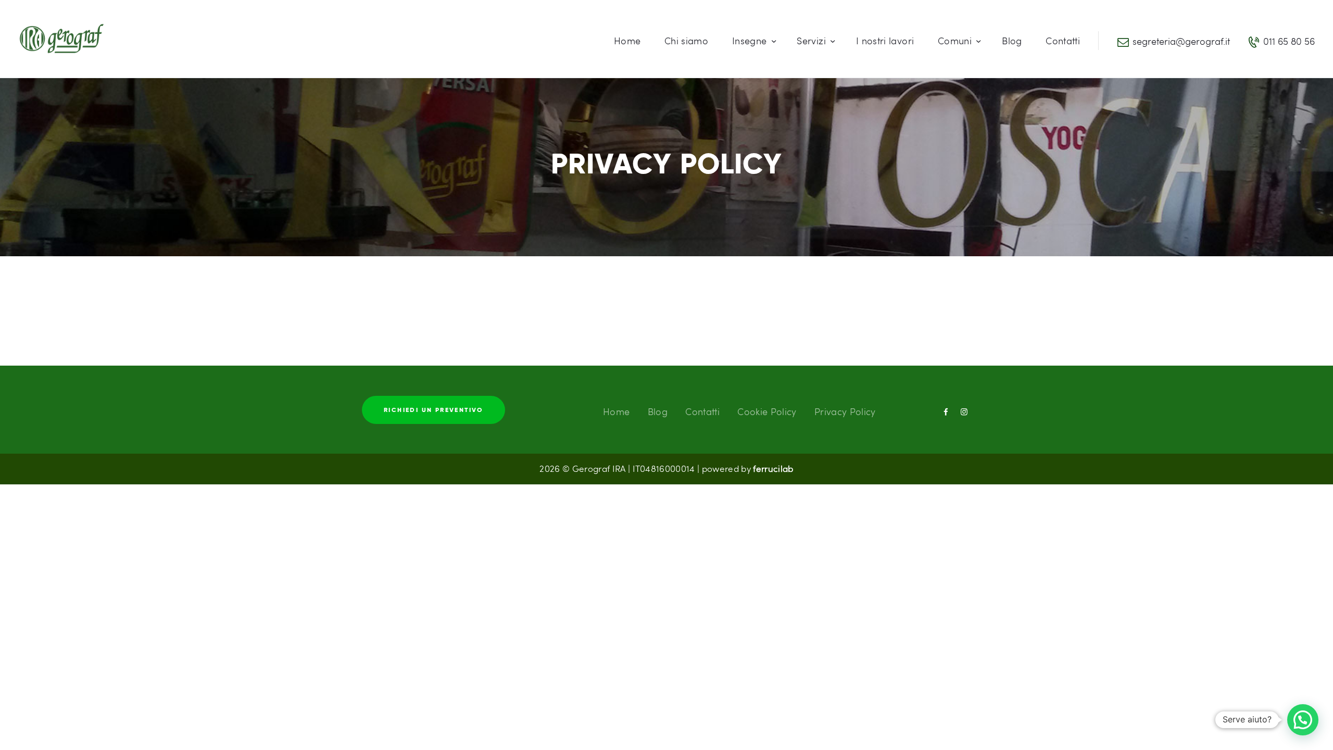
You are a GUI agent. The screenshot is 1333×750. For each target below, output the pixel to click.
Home (616, 411)
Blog (658, 411)
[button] (1302, 719)
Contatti (702, 411)
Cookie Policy (766, 411)
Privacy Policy (845, 411)
